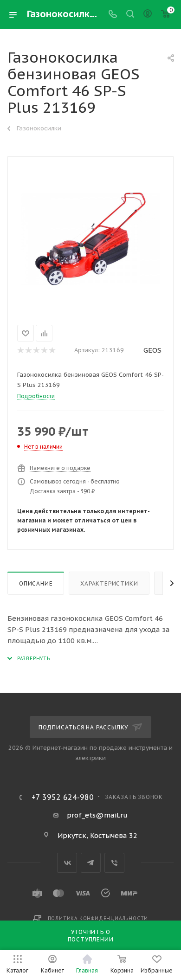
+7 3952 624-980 (63, 797)
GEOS (152, 350)
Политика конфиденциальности (98, 918)
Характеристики (109, 583)
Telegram (91, 863)
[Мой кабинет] (147, 14)
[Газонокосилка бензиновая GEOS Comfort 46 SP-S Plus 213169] (90, 239)
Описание (35, 583)
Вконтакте (67, 863)
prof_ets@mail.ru (97, 815)
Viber (114, 863)
